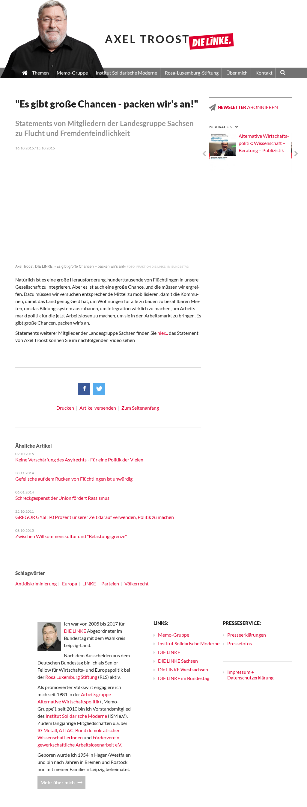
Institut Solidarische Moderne (76, 716)
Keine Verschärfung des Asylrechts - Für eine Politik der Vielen (79, 459)
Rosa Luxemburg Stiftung (71, 677)
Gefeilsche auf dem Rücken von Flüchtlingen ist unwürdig (74, 479)
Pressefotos (239, 643)
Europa (69, 583)
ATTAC (66, 730)
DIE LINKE (75, 631)
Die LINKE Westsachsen (183, 669)
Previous (204, 154)
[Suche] (282, 73)
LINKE (89, 583)
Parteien (110, 583)
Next (296, 154)
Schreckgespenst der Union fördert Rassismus (62, 498)
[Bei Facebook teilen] (84, 389)
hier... (162, 333)
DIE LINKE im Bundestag (183, 678)
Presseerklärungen (246, 635)
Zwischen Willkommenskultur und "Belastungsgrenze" (71, 536)
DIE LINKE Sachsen (178, 661)
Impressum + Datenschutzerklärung (250, 674)
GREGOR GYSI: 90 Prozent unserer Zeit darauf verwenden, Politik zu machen (94, 517)
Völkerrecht (136, 583)
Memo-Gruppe (173, 635)
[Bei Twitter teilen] (99, 389)
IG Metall (47, 730)
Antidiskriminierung (36, 583)
